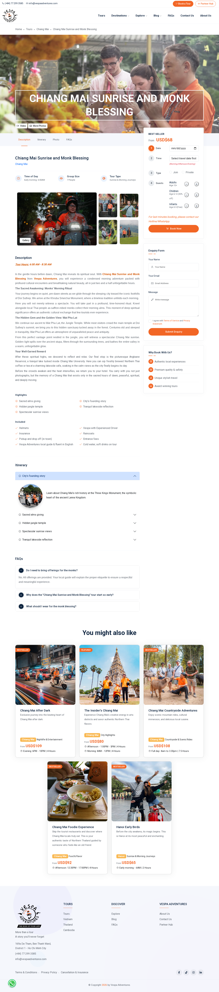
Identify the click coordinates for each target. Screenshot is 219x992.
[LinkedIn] (201, 972)
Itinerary (41, 139)
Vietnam (67, 919)
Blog (156, 15)
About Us (165, 913)
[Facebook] (179, 972)
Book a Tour (184, 3)
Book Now (175, 228)
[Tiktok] (186, 972)
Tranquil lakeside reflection (37, 539)
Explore (140, 15)
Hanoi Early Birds (128, 827)
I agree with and (171, 322)
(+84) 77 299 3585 (14, 3)
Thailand (68, 924)
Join (175, 172)
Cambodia (69, 930)
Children (176, 195)
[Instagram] (193, 972)
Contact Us (187, 15)
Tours (101, 15)
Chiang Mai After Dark (35, 710)
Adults (173, 184)
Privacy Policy (49, 972)
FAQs (171, 15)
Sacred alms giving (33, 514)
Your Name (154, 259)
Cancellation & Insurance (74, 972)
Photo (56, 139)
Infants (175, 205)
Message (153, 292)
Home (18, 29)
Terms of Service (171, 320)
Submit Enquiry (173, 331)
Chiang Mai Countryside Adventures (172, 710)
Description (24, 139)
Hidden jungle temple (34, 522)
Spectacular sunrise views (37, 531)
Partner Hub (207, 3)
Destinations (119, 15)
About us (205, 15)
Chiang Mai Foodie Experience (73, 827)
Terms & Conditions (26, 972)
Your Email (153, 276)
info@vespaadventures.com (43, 3)
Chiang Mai (43, 29)
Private (190, 172)
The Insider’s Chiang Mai (101, 710)
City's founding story (33, 475)
